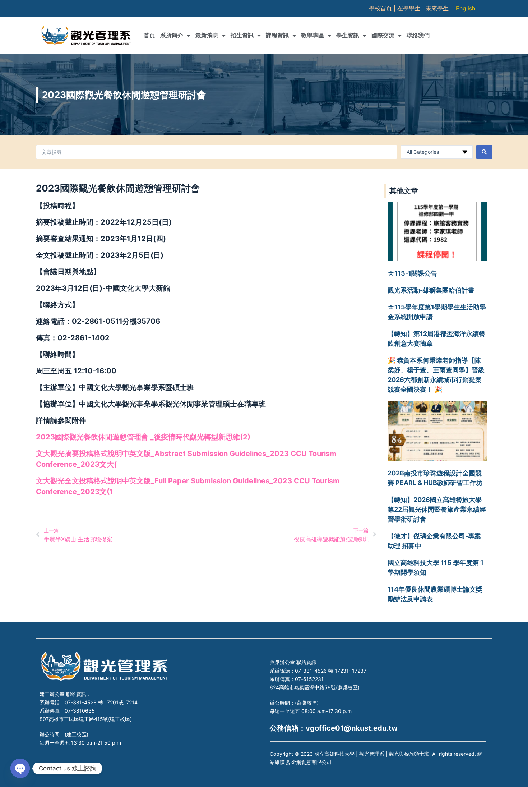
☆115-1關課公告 (412, 273)
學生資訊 (347, 35)
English (465, 8)
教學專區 (312, 35)
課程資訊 (277, 35)
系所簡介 (171, 35)
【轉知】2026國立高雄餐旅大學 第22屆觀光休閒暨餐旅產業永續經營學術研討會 (437, 509)
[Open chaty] (20, 768)
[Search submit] (484, 152)
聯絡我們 (418, 35)
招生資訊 (242, 35)
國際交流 (382, 35)
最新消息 (206, 35)
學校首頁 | (383, 8)
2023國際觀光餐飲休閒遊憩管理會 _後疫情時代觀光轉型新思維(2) (143, 437)
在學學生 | (411, 8)
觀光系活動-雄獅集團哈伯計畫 (431, 290)
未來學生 (437, 8)
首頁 (149, 35)
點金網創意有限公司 (309, 762)
